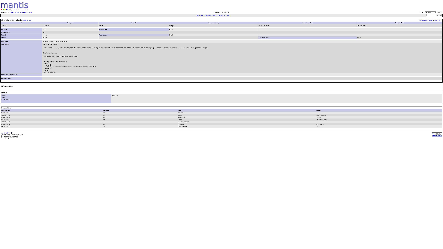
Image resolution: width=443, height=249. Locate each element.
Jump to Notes (27, 20)
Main (198, 15)
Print (440, 20)
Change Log (221, 15)
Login (11, 12)
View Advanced (423, 20)
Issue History (433, 20)
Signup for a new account (23, 12)
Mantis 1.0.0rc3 (6, 133)
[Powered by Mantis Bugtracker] (437, 136)
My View (204, 15)
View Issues (212, 15)
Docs (228, 15)
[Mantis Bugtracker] (14, 10)
